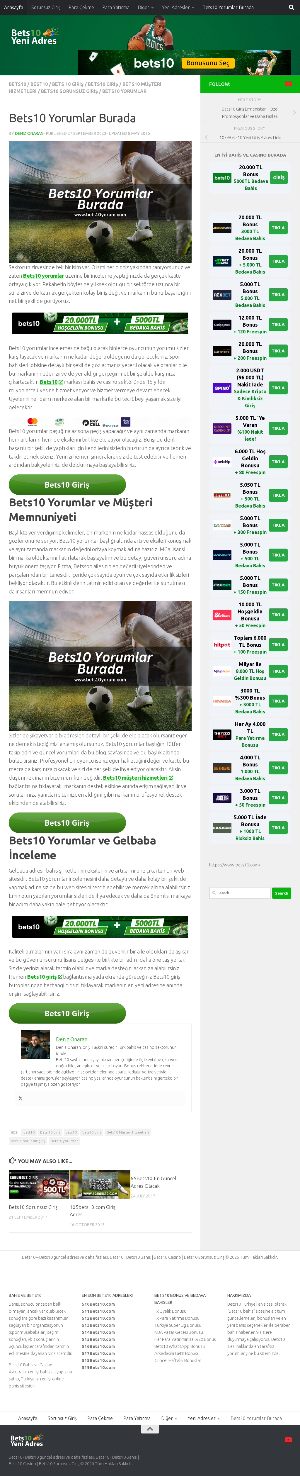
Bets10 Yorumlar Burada (228, 7)
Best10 (39, 84)
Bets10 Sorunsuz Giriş (33, 1207)
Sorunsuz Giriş (45, 7)
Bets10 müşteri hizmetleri (135, 778)
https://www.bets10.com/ (234, 864)
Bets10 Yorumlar (124, 91)
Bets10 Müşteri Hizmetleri (128, 1132)
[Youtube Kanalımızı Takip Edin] (287, 83)
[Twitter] (20, 1099)
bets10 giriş (91, 1132)
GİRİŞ (279, 177)
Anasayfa (13, 7)
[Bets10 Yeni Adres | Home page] (45, 36)
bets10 (17, 84)
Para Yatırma (115, 7)
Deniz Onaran (29, 133)
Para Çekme (81, 7)
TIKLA (278, 227)
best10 (29, 1132)
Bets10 (48, 382)
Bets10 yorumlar (43, 276)
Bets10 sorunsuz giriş (69, 91)
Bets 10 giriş (50, 1132)
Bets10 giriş (103, 84)
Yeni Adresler (176, 7)
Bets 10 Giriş (67, 84)
